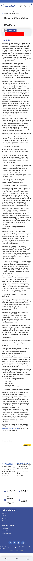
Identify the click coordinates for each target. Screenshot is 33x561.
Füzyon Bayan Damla (23, 463)
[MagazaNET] (8, 6)
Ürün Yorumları (7, 438)
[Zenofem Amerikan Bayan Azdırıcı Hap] (9, 453)
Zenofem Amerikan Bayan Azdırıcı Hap (7, 463)
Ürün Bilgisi (6, 40)
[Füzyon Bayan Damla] (24, 453)
